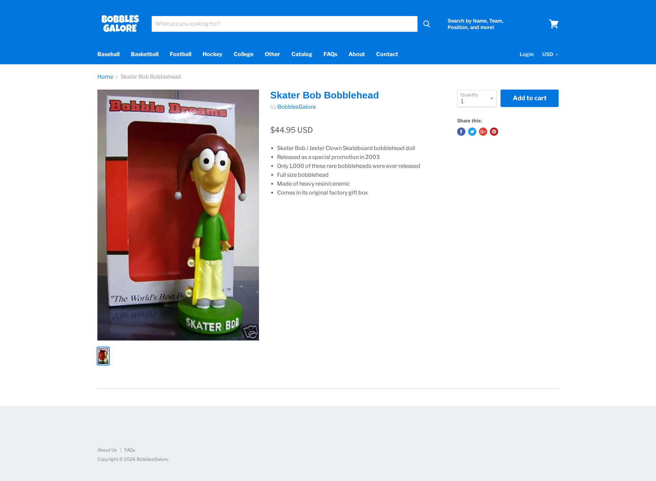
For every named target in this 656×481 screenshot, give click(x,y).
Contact (387, 54)
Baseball (108, 54)
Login (527, 54)
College (244, 54)
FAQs (330, 54)
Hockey (212, 54)
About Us (107, 450)
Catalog (301, 54)
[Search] (427, 24)
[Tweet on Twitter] (472, 132)
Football (180, 54)
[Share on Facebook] (461, 132)
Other (272, 54)
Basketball (145, 54)
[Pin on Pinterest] (494, 132)
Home (105, 77)
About (356, 54)
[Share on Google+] (483, 132)
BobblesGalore (296, 107)
